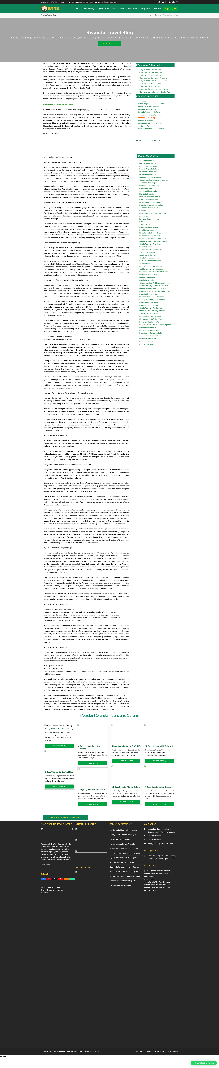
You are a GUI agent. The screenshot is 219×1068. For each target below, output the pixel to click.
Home (151, 15)
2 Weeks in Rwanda (147, 252)
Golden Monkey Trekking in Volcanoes (155, 283)
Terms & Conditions (143, 1051)
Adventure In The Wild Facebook (157, 887)
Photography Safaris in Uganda (122, 862)
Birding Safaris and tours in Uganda (124, 867)
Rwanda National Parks (148, 172)
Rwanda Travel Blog (146, 117)
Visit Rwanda (144, 263)
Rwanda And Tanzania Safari (151, 333)
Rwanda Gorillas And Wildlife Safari (153, 272)
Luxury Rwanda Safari (148, 174)
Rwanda (158, 15)
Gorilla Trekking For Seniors (150, 308)
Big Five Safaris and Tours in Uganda (125, 853)
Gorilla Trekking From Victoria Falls (153, 286)
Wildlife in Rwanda (145, 120)
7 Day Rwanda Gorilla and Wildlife (152, 75)
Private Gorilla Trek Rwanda (150, 266)
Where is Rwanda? (146, 210)
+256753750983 (154, 840)
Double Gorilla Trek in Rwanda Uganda (155, 324)
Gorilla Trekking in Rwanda (52, 890)
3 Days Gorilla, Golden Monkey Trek (153, 89)
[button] (204, 1063)
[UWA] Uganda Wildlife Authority (157, 871)
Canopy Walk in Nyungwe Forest (152, 299)
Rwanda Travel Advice (147, 109)
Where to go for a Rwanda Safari (151, 103)
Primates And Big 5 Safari (149, 235)
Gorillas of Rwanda (147, 277)
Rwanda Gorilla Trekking (149, 227)
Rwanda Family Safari (148, 338)
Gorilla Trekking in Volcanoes (151, 269)
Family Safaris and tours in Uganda (124, 834)
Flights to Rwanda (146, 194)
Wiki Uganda (149, 876)
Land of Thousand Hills (148, 199)
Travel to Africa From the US (151, 249)
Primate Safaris (145, 247)
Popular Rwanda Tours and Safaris (109, 715)
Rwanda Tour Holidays (148, 305)
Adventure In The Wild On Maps (157, 882)
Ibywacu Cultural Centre (149, 219)
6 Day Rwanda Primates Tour (150, 72)
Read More (45, 864)
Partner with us (172, 1051)
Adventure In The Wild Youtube (157, 884)
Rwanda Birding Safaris (148, 294)
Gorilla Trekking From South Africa (153, 288)
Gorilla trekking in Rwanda (150, 177)
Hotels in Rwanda (146, 280)
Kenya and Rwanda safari (149, 330)
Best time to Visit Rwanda (148, 106)
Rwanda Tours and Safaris (149, 112)
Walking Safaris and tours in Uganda (125, 876)
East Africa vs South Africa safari (152, 213)
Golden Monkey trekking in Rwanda (153, 180)
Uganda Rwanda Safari (148, 327)
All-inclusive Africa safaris (150, 336)
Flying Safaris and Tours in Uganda (124, 858)
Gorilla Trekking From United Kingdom (155, 241)
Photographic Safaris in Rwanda (152, 319)
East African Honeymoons (150, 202)
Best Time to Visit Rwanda (150, 261)
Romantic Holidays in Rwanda (151, 322)
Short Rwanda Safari (147, 160)
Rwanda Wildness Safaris (149, 274)
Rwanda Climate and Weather (150, 123)
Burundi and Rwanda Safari (150, 316)
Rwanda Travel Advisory (149, 185)
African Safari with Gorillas (150, 313)
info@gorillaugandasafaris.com (160, 843)
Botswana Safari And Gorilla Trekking (154, 238)
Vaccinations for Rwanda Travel (151, 128)
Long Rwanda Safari (147, 163)
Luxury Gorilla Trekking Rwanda (152, 311)
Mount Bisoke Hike (147, 341)
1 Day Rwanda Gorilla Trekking (151, 83)
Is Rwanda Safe (145, 188)
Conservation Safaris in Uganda (123, 881)
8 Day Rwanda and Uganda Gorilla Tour (155, 92)
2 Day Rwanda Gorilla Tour (149, 86)
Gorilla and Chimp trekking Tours (123, 830)
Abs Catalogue (150, 890)
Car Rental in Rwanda (148, 191)
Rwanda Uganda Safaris (149, 169)
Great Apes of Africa (147, 255)
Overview (142, 101)
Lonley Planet (149, 879)
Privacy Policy (159, 1051)
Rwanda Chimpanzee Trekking (151, 297)
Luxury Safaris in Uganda (120, 839)
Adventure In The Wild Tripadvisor (158, 873)
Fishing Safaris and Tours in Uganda (124, 871)
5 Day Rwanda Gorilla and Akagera (153, 78)
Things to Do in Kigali (148, 183)
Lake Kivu (143, 221)
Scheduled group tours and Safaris (124, 848)
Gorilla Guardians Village (149, 258)
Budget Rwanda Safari (148, 166)
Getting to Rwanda (146, 126)
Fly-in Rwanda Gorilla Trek (150, 233)
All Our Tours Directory (50, 887)
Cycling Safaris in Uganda (120, 885)
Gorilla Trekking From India (150, 244)
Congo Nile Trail (145, 216)
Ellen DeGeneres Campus (149, 196)
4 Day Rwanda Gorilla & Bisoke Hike (153, 81)
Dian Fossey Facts (146, 344)
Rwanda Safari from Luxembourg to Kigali (156, 291)
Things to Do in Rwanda (149, 208)
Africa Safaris (145, 224)
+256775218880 (154, 836)
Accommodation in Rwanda (149, 115)
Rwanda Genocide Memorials (151, 205)
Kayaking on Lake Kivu (148, 230)
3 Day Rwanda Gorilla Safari (150, 69)
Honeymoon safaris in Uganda (122, 844)
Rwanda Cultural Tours (148, 302)
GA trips (44, 893)
